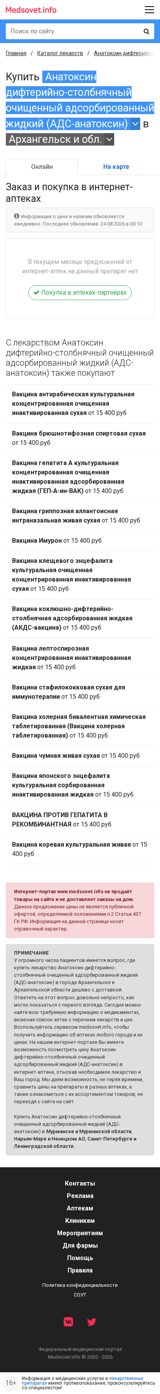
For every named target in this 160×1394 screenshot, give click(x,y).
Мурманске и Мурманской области (88, 1131)
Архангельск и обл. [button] (55, 139)
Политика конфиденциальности (80, 1285)
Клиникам (80, 1220)
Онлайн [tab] (42, 166)
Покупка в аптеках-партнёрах (83, 292)
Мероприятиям (80, 1233)
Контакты (80, 1183)
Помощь (80, 1258)
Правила (80, 1270)
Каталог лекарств (60, 53)
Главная (16, 53)
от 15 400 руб (73, 404)
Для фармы (80, 1245)
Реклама (80, 1196)
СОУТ (80, 1295)
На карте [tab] (116, 166)
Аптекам (80, 1208)
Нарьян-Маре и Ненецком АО (49, 1139)
